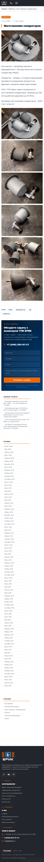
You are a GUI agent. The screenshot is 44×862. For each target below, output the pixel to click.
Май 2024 (8, 491)
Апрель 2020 (9, 557)
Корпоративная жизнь (12, 706)
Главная (4, 9)
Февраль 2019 (9, 596)
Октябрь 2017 (9, 641)
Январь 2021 (9, 536)
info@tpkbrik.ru (10, 841)
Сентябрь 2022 (10, 524)
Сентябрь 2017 (9, 644)
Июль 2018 (8, 614)
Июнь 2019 (8, 584)
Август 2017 (8, 647)
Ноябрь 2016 (9, 668)
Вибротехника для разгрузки (11, 787)
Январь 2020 (9, 566)
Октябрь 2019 (9, 572)
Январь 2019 (9, 599)
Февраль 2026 (9, 458)
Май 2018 (8, 620)
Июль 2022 (8, 527)
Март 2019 (8, 593)
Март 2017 (8, 659)
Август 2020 (9, 545)
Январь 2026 (9, 461)
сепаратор (6, 313)
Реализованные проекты (10, 816)
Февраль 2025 (9, 470)
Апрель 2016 (9, 683)
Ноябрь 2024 (9, 473)
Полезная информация (12, 715)
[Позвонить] (11, 3)
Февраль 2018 (9, 629)
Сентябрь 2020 (10, 542)
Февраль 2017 (9, 662)
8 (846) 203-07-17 (12, 838)
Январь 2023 (9, 512)
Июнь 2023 (8, 497)
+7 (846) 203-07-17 (18, 344)
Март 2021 (8, 530)
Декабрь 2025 (9, 464)
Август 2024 (9, 482)
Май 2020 (8, 554)
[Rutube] (14, 774)
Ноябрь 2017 (9, 638)
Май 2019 (8, 587)
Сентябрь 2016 (9, 674)
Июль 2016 (8, 680)
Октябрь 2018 (9, 605)
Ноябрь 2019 (9, 569)
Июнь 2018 (8, 617)
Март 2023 (8, 506)
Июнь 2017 (8, 650)
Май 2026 (8, 449)
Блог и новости (7, 819)
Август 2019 (8, 578)
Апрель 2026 (9, 452)
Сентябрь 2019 (9, 575)
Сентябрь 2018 (9, 608)
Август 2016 (8, 677)
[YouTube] (9, 774)
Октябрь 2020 (9, 539)
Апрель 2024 (9, 494)
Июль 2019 (8, 581)
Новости (6, 17)
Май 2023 (8, 500)
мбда (10, 309)
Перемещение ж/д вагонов (11, 790)
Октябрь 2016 (9, 671)
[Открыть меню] (16, 3)
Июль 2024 (8, 485)
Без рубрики (9, 703)
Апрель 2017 (9, 656)
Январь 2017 (9, 665)
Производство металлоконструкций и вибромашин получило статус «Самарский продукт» (16, 415)
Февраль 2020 (9, 563)
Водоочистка (6, 799)
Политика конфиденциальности (14, 858)
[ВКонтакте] (4, 774)
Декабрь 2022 (9, 515)
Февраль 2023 (9, 509)
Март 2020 (8, 560)
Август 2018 (8, 611)
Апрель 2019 (9, 590)
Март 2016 (8, 686)
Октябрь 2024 (9, 476)
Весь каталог (6, 802)
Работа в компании (8, 822)
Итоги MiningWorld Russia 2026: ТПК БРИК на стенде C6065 (16, 420)
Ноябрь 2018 (9, 602)
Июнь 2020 (8, 551)
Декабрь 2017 (9, 635)
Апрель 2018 (9, 623)
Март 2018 (8, 626)
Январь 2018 (9, 632)
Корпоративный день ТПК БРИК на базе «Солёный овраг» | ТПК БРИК (15, 409)
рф (30, 309)
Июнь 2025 (8, 467)
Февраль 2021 (9, 533)
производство (20, 309)
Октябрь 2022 (9, 521)
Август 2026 (9, 446)
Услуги (7, 718)
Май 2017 (8, 653)
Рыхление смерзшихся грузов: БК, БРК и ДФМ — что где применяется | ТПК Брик (15, 403)
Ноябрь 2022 (9, 518)
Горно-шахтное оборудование (12, 793)
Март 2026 (8, 455)
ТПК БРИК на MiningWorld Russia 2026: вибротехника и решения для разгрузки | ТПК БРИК (15, 426)
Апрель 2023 (9, 503)
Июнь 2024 (8, 488)
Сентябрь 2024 (10, 479)
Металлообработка (8, 796)
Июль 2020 (8, 548)
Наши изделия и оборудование (15, 710)
